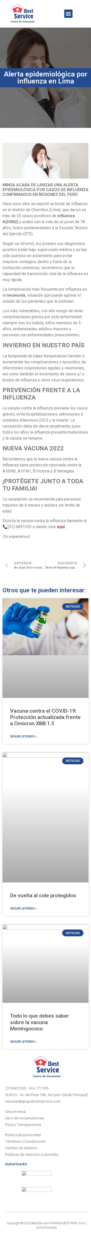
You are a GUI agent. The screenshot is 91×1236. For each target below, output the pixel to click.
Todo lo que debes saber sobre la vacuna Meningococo (39, 1022)
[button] (68, 14)
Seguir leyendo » (23, 736)
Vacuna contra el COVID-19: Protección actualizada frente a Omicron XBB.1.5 (45, 717)
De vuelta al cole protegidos (43, 895)
